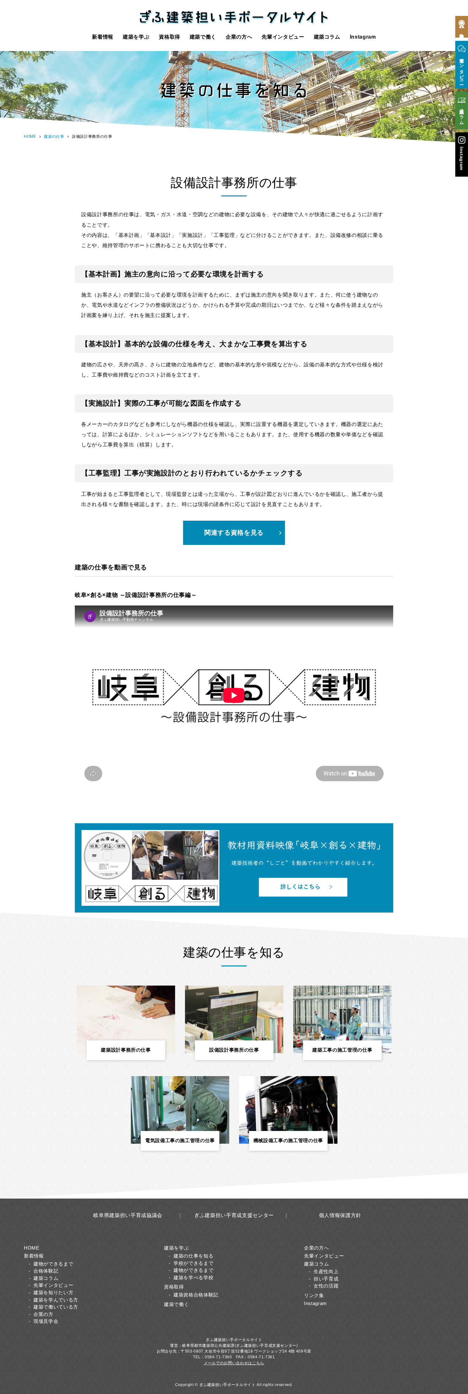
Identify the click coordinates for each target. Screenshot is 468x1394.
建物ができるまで (53, 1263)
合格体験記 (45, 1270)
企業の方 (43, 1314)
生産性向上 (326, 1271)
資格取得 (169, 37)
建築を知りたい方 (53, 1292)
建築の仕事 (54, 136)
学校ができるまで (193, 1263)
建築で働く (203, 37)
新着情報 (102, 37)
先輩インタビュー (283, 37)
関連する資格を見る (234, 532)
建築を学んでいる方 (55, 1299)
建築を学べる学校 (193, 1277)
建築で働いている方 (55, 1307)
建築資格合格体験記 (196, 1294)
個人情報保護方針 (340, 1215)
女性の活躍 (326, 1285)
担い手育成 (326, 1278)
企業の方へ (239, 37)
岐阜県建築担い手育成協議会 (127, 1215)
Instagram (363, 37)
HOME (30, 136)
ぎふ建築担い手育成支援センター (234, 1215)
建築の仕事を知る (193, 1255)
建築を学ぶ (136, 37)
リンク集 (314, 1295)
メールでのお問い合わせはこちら (234, 1363)
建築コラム (327, 37)
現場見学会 (45, 1321)
